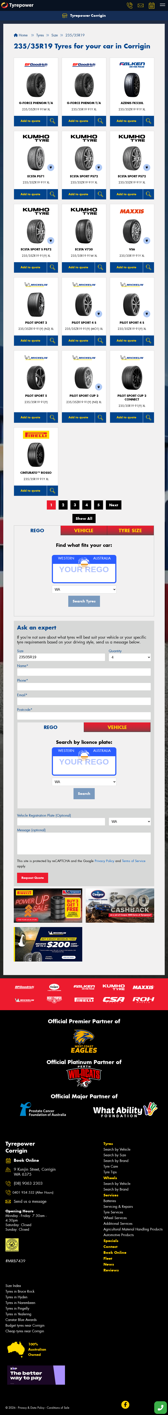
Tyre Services (113, 1212)
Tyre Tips (110, 1172)
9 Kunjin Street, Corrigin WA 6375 (35, 1172)
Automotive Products (118, 1235)
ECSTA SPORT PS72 (84, 176)
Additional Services (117, 1223)
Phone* (22, 680)
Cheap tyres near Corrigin (24, 1331)
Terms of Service (133, 861)
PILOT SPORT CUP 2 (84, 396)
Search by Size (114, 1155)
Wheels (110, 1177)
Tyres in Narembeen (20, 1302)
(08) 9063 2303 (28, 1183)
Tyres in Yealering (18, 1314)
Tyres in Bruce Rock (20, 1291)
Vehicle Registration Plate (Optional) (44, 815)
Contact (110, 1246)
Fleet (107, 1258)
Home (23, 35)
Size (20, 651)
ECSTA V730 (84, 249)
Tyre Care (110, 1166)
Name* (22, 666)
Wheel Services (115, 1218)
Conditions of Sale (58, 1408)
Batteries (109, 1201)
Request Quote (32, 878)
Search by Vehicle (116, 1149)
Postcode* (24, 709)
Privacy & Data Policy (31, 1408)
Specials (110, 1240)
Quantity (115, 651)
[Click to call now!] (129, 5)
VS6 (132, 249)
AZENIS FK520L (132, 103)
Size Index (13, 1285)
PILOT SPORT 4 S (84, 323)
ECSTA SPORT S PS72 (36, 249)
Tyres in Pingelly (17, 1308)
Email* (22, 695)
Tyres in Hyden (16, 1297)
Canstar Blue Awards (21, 1319)
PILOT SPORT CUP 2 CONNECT (131, 397)
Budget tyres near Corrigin (24, 1325)
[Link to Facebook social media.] (125, 1405)
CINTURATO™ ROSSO (36, 473)
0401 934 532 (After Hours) (32, 1192)
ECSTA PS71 (36, 176)
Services (110, 1195)
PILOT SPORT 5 (36, 396)
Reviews (111, 1270)
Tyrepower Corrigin (87, 15)
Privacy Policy (104, 861)
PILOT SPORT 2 (36, 323)
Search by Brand (115, 1160)
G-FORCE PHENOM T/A (36, 103)
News (108, 1264)
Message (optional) (31, 830)
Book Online (114, 1252)
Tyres (108, 1143)
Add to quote (30, 121)
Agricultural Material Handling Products (133, 1229)
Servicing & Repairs (118, 1206)
